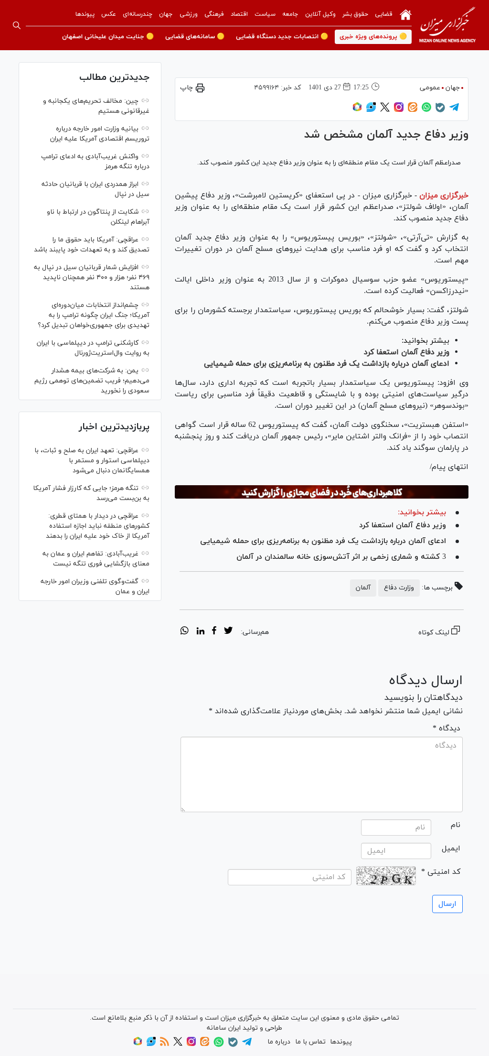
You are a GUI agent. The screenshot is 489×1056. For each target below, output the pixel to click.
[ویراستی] (371, 110)
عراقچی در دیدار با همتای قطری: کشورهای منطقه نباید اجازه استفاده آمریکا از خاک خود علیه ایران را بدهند (97, 526)
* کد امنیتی (440, 872)
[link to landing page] (447, 25)
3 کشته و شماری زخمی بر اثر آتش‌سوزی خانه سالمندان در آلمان (341, 557)
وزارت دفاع (399, 587)
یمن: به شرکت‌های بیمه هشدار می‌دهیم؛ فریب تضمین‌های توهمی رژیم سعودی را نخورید (91, 380)
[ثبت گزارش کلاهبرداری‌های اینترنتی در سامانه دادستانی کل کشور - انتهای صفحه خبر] (321, 492)
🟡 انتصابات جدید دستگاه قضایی (282, 37)
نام (455, 825)
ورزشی (189, 14)
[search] (17, 25)
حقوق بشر (355, 14)
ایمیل (451, 848)
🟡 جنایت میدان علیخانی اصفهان (108, 37)
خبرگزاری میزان (443, 195)
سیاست (265, 14)
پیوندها (85, 14)
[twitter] (228, 632)
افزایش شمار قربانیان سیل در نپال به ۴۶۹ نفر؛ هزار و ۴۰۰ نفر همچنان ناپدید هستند (91, 277)
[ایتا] (412, 110)
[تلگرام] (454, 110)
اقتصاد (239, 14)
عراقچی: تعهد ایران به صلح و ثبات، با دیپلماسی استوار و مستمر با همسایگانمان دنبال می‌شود (91, 460)
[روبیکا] (357, 110)
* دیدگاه (446, 728)
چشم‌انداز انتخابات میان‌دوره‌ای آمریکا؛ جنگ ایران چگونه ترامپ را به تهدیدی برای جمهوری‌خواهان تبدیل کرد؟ (93, 315)
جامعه (290, 14)
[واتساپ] (426, 110)
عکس (108, 14)
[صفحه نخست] (406, 14)
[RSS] (164, 1044)
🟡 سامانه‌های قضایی (194, 37)
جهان (166, 14)
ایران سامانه (224, 1028)
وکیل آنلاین (320, 14)
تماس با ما (310, 1041)
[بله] (440, 110)
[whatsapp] (185, 632)
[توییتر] (385, 110)
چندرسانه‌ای (137, 14)
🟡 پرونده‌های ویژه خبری (373, 37)
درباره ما (278, 1041)
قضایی (384, 14)
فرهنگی (214, 14)
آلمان (363, 587)
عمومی (430, 87)
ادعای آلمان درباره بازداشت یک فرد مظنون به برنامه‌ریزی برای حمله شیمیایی (326, 364)
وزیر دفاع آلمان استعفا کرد (406, 352)
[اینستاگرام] (399, 110)
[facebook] (214, 632)
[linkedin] (200, 632)
